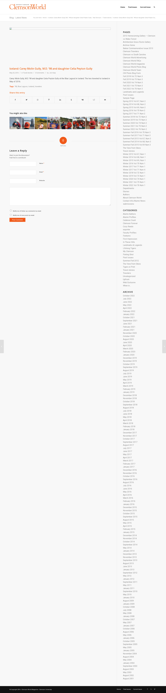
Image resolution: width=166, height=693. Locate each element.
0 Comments (39, 73)
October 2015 (129, 513)
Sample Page (128, 98)
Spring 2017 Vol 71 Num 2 (134, 113)
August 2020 (128, 339)
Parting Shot (128, 254)
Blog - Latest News (18, 17)
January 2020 (128, 355)
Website (42, 180)
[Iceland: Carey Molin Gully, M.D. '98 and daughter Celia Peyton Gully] (60, 46)
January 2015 (128, 532)
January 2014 (128, 551)
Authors (126, 194)
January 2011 (128, 588)
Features (127, 236)
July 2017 (127, 448)
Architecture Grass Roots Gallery (137, 42)
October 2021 (129, 317)
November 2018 (130, 398)
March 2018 (128, 423)
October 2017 (129, 439)
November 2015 (130, 510)
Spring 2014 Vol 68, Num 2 (134, 104)
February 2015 (129, 529)
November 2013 (130, 557)
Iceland (31, 87)
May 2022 (127, 305)
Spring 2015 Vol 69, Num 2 (134, 107)
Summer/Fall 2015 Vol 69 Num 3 (137, 145)
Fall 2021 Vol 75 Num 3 (133, 86)
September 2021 (130, 321)
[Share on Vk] (82, 99)
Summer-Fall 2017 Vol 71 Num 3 (137, 135)
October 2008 (129, 607)
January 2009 (128, 604)
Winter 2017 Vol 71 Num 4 (134, 170)
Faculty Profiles (129, 233)
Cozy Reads (128, 226)
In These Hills (129, 242)
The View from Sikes (132, 148)
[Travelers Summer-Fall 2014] (28, 123)
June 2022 (127, 302)
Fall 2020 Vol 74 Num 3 (133, 82)
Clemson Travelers (131, 51)
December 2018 (130, 395)
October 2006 (129, 629)
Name (41, 163)
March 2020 (128, 348)
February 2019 (129, 389)
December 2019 (130, 358)
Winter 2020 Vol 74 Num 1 (134, 179)
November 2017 (130, 436)
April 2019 (127, 383)
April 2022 (127, 308)
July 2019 (127, 373)
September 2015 (130, 517)
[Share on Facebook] (15, 99)
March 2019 (128, 386)
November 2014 (130, 538)
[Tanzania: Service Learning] (79, 123)
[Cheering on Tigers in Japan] (2, 346)
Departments (128, 188)
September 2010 (130, 591)
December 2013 (130, 554)
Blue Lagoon (23, 87)
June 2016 (127, 489)
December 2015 (130, 507)
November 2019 (130, 361)
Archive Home (129, 45)
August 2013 (128, 563)
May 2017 (127, 454)
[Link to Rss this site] (151, 689)
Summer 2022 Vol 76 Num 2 (135, 129)
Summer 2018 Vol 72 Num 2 (135, 117)
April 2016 (127, 495)
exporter (126, 229)
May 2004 (127, 660)
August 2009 (128, 601)
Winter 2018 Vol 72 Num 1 (134, 173)
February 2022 (129, 311)
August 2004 (128, 657)
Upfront (126, 279)
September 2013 (130, 560)
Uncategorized (129, 276)
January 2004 (128, 663)
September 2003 (130, 666)
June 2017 (127, 451)
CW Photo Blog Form (132, 73)
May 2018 (127, 417)
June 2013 (127, 566)
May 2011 (127, 585)
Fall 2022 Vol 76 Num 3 (133, 89)
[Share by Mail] (105, 99)
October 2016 (129, 476)
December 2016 (130, 470)
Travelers (127, 273)
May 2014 (127, 548)
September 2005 (130, 644)
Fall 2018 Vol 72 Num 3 (133, 76)
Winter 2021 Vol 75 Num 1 (134, 182)
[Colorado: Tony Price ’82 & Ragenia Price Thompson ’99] (41, 123)
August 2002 (128, 675)
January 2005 (128, 650)
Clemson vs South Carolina (134, 54)
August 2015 (128, 520)
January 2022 (128, 314)
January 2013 (128, 569)
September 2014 (130, 545)
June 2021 (127, 324)
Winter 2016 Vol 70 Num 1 (134, 163)
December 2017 (130, 433)
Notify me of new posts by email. (24, 215)
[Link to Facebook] (147, 689)
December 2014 (130, 535)
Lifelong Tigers (129, 248)
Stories (126, 191)
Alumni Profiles (129, 217)
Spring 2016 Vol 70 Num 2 (134, 110)
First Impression (130, 239)
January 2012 (128, 579)
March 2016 (128, 498)
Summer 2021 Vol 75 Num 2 (135, 126)
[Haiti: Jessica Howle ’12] (91, 123)
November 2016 (130, 473)
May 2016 (127, 492)
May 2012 (127, 576)
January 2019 (128, 392)
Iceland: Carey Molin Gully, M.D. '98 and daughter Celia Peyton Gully (70, 17)
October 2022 (129, 296)
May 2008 (127, 613)
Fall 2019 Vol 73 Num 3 (133, 79)
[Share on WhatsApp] (37, 99)
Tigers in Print (129, 267)
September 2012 (130, 573)
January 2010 (128, 597)
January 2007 (128, 626)
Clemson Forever (130, 223)
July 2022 (127, 299)
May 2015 (127, 523)
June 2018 (127, 414)
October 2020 (129, 336)
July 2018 (127, 411)
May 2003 (127, 672)
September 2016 (130, 479)
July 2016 (127, 485)
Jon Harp (52, 73)
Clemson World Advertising (134, 57)
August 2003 (128, 669)
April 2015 (127, 526)
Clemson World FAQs (132, 61)
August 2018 (128, 408)
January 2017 (128, 467)
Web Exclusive (129, 282)
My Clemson (97, 17)
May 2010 (127, 594)
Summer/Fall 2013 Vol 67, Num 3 (137, 138)
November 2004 (130, 653)
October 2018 (129, 401)
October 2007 (129, 619)
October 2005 (129, 641)
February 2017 (129, 464)
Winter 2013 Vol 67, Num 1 (134, 154)
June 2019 (127, 376)
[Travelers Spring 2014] (15, 123)
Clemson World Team (132, 70)
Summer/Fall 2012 (131, 261)
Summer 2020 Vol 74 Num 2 (135, 123)
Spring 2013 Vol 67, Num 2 (134, 101)
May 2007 (127, 622)
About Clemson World (132, 198)
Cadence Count (129, 220)
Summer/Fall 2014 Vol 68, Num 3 (137, 141)
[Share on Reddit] (93, 99)
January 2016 (128, 504)
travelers (38, 87)
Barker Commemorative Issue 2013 (138, 48)
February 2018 (129, 426)
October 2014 (129, 541)
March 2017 (128, 460)
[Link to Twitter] (155, 689)
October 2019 (129, 364)
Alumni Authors (129, 214)
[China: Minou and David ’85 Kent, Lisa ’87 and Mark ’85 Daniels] (104, 123)
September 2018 (130, 405)
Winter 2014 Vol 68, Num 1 (134, 157)
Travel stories (107, 17)
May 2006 (127, 635)
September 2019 (130, 367)
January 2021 (128, 330)
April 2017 (127, 457)
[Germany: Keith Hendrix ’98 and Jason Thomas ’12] (66, 123)
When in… (127, 285)
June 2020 (127, 342)
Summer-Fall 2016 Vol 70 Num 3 (137, 132)
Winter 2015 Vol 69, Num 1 (134, 160)
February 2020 (129, 352)
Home (45, 17)
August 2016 (128, 482)
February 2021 (129, 327)
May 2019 (127, 380)
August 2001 (128, 678)
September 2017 (130, 442)
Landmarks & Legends (132, 245)
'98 (16, 87)
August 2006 (128, 632)
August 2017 (128, 445)
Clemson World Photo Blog (134, 67)
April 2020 (127, 345)
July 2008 (127, 610)
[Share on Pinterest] (48, 99)
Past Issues (128, 95)
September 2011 (130, 582)
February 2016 (129, 501)
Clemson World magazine (134, 64)
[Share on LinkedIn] (60, 99)
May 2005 (127, 647)
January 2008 (128, 616)
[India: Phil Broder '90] (53, 123)
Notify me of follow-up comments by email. (27, 211)
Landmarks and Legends (133, 92)
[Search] (154, 7)
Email (41, 172)
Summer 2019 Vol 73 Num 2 (135, 120)
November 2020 (130, 333)
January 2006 (128, 638)
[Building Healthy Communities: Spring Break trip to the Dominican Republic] (164, 346)
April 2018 (127, 420)
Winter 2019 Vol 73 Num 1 (134, 176)
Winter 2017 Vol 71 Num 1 (134, 166)
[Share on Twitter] (26, 99)
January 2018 (128, 429)
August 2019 (128, 370)
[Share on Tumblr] (71, 99)
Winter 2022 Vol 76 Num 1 (134, 185)
